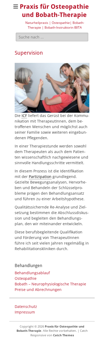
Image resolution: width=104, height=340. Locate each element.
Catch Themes (63, 335)
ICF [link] (24, 115)
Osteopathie (26, 278)
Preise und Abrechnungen (38, 289)
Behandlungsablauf (32, 272)
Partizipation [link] (40, 176)
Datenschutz (26, 306)
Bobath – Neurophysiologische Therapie (50, 283)
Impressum (25, 312)
